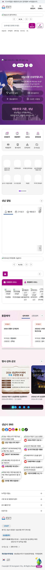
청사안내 (18, 148)
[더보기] (41, 361)
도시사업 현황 (17, 183)
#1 (27, 31)
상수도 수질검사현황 (7, 183)
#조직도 (22, 31)
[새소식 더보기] (41, 200)
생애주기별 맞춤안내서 (7, 169)
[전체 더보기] (39, 274)
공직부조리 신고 (34, 298)
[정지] (26, 19)
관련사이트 (14, 547)
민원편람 (8, 297)
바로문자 (8, 148)
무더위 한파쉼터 (38, 183)
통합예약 (17, 137)
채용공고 (33, 212)
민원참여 (7, 137)
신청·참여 (35, 316)
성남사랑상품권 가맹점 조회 (38, 169)
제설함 (27, 183)
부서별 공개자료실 (27, 168)
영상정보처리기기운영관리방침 (24, 554)
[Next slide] (31, 19)
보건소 (28, 137)
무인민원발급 (17, 297)
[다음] (39, 248)
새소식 (10, 212)
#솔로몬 (4, 31)
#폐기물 (16, 31)
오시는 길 (5, 547)
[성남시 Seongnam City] (7, 7)
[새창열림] (15, 60)
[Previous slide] (14, 19)
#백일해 (10, 31)
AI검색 (40, 27)
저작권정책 (38, 554)
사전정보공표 (17, 168)
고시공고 (21, 212)
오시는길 (37, 148)
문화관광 (38, 137)
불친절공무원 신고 (25, 298)
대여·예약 (25, 316)
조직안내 (27, 148)
